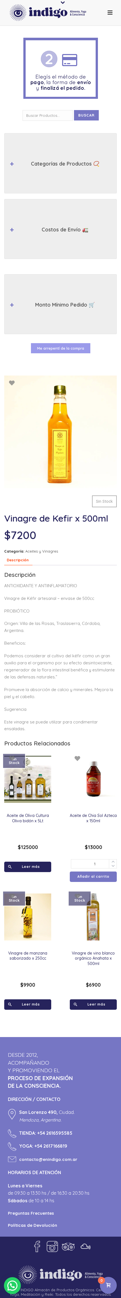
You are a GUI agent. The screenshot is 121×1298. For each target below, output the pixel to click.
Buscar (86, 115)
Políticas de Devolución (32, 1225)
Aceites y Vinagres (41, 551)
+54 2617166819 (50, 1146)
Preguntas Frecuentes (31, 1213)
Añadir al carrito (93, 876)
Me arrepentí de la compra (60, 348)
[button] (12, 1285)
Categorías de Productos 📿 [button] (65, 163)
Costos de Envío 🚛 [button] (65, 229)
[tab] (18, 560)
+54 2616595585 (54, 1133)
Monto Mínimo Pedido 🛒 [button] (65, 304)
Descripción (18, 560)
